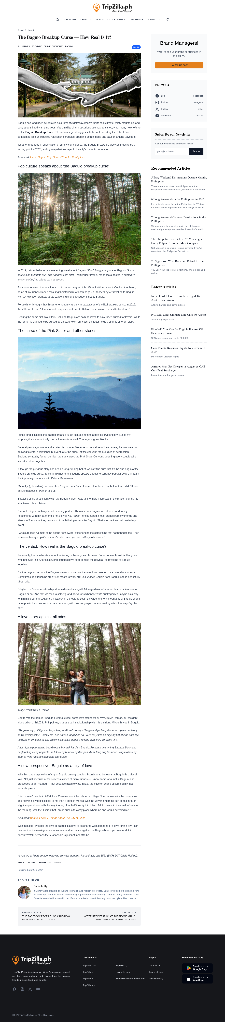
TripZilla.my (89, 985)
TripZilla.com (89, 965)
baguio (31, 30)
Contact (152, 19)
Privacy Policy (156, 978)
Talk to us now (179, 65)
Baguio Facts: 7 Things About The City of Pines (57, 818)
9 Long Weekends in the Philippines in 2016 (177, 199)
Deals (99, 19)
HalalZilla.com (123, 972)
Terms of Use (156, 972)
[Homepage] (57, 20)
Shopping (137, 19)
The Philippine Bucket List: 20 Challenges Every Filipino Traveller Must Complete (176, 241)
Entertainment (117, 19)
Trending (70, 19)
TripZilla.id (88, 972)
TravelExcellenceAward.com (130, 978)
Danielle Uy (40, 886)
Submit (196, 151)
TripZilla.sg (121, 965)
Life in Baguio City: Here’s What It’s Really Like (57, 157)
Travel (84, 19)
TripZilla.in (88, 978)
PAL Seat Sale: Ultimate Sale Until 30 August (178, 314)
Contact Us (154, 965)
